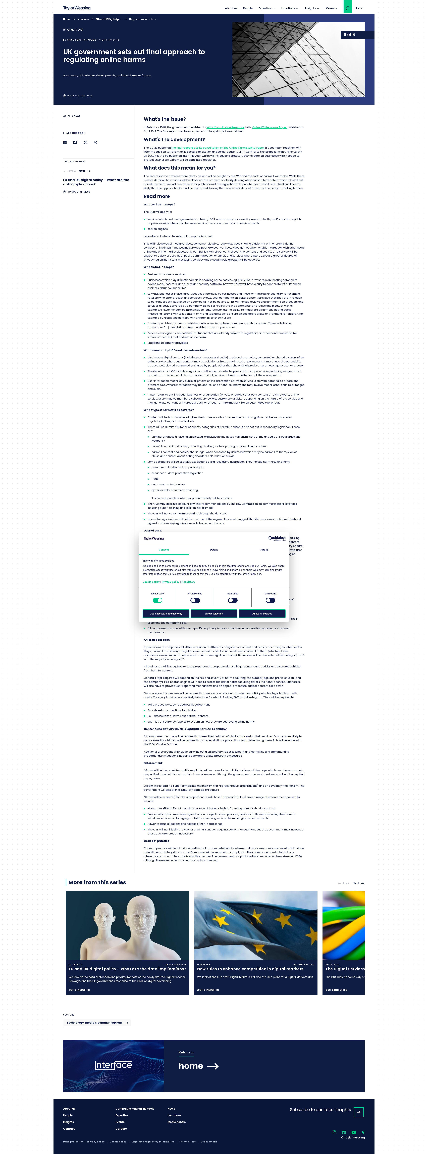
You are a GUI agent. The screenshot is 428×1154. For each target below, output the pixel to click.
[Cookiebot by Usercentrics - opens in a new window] (271, 538)
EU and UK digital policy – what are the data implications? (96, 182)
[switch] (195, 600)
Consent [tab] (164, 549)
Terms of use (188, 1141)
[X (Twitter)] (85, 142)
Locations (288, 8)
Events (120, 1122)
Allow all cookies (262, 613)
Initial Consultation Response (225, 127)
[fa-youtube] (351, 1132)
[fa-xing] (360, 1132)
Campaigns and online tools (135, 1109)
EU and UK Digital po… (109, 19)
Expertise (265, 8)
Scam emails (209, 1141)
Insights (310, 8)
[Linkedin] (65, 142)
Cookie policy (151, 581)
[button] (347, 8)
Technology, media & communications (94, 1023)
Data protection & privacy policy (83, 1141)
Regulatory (188, 581)
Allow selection (214, 613)
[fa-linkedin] (341, 1132)
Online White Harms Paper (269, 127)
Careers (331, 8)
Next (82, 171)
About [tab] (264, 549)
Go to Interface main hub (214, 1066)
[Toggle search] (347, 8)
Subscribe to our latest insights (320, 1109)
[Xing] (95, 142)
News (171, 1109)
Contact (69, 1129)
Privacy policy (170, 581)
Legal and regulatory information (153, 1141)
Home (66, 19)
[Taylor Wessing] (76, 8)
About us (231, 8)
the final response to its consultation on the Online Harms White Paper (217, 148)
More (214, 59)
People (248, 8)
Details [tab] (214, 549)
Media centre (177, 1122)
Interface (83, 19)
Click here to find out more (127, 943)
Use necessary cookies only (166, 613)
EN (357, 8)
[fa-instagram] (331, 1132)
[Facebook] (75, 142)
